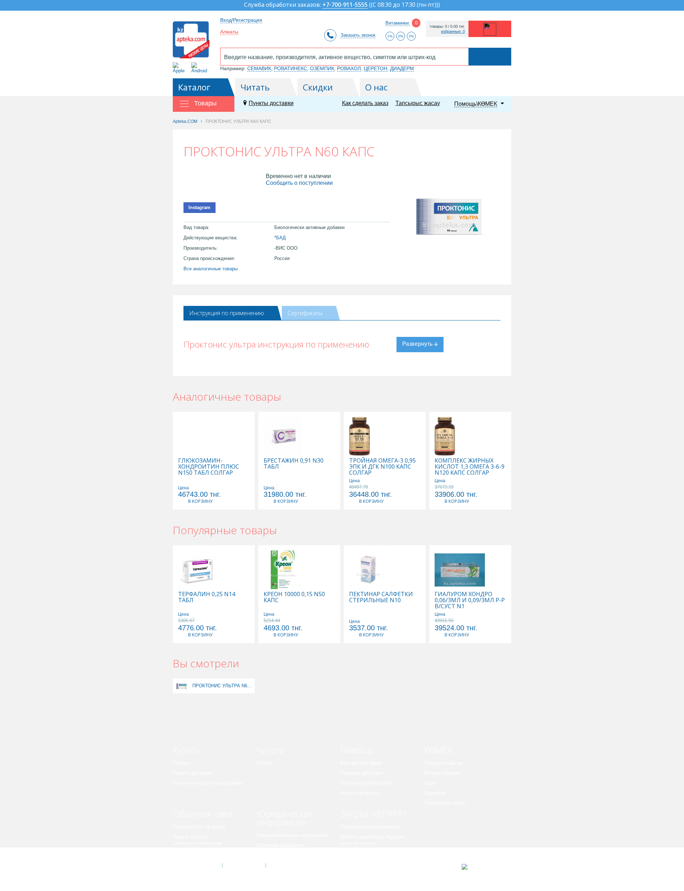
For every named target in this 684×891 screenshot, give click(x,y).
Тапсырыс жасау (417, 103)
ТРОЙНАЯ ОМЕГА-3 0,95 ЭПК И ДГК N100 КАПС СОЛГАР (382, 467)
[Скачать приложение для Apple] (180, 67)
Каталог (194, 87)
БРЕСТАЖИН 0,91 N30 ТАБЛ (293, 464)
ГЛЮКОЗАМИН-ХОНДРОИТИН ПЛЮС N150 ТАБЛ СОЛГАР (208, 467)
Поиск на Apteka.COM (366, 783)
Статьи (264, 763)
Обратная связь (204, 813)
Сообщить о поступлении (299, 183)
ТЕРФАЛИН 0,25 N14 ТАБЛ (206, 597)
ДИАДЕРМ (402, 68)
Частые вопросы (359, 793)
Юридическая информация (284, 818)
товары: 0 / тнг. (447, 26)
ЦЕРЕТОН (375, 68)
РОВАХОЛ (349, 68)
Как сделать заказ (365, 103)
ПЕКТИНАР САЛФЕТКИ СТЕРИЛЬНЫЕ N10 (381, 597)
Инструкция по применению (226, 313)
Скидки (318, 87)
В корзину (200, 501)
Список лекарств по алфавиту (208, 783)
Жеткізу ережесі (442, 773)
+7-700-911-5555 (345, 5)
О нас (376, 87)
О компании (243, 865)
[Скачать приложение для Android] (200, 67)
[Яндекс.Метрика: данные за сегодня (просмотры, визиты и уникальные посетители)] (482, 867)
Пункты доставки (271, 103)
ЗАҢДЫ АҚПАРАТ (374, 813)
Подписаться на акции (199, 826)
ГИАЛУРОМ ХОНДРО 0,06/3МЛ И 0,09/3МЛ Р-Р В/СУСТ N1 (470, 600)
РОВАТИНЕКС (290, 68)
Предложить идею (194, 853)
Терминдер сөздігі (445, 803)
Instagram (199, 207)
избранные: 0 (453, 31)
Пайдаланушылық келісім (370, 826)
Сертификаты (304, 313)
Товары (181, 763)
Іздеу (430, 783)
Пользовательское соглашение (292, 835)
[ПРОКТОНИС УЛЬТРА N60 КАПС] (182, 685)
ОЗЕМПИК (322, 68)
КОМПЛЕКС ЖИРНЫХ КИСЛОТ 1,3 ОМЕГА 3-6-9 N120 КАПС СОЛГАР (469, 467)
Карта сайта (287, 865)
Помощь (357, 750)
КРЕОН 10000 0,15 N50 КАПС (294, 597)
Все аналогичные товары (210, 268)
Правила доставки (361, 773)
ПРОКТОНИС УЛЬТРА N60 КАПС (222, 685)
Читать (255, 87)
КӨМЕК (438, 750)
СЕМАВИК (259, 68)
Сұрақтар (435, 793)
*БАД (280, 237)
